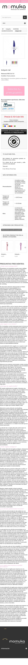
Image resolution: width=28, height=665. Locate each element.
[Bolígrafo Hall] (6, 62)
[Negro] (9, 126)
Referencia (4, 73)
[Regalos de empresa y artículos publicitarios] (14, 8)
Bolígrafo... (4, 254)
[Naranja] (8, 126)
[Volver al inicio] (2, 29)
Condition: (4, 75)
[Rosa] (13, 126)
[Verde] (14, 126)
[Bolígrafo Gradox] (7, 246)
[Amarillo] (3, 126)
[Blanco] (6, 126)
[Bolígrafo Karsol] (21, 246)
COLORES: (6, 124)
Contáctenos (23, 1)
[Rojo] (11, 126)
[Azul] (5, 126)
